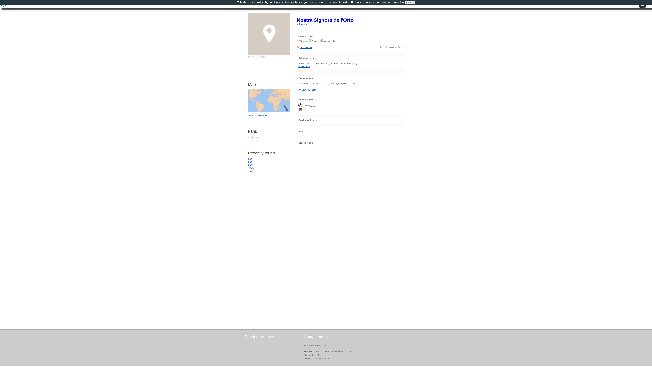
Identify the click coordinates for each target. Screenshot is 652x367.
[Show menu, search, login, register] (642, 7)
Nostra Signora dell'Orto (325, 20)
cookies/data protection (390, 2)
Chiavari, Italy (305, 24)
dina (250, 159)
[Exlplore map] (269, 111)
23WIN (251, 168)
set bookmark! (306, 47)
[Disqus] (350, 189)
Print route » (304, 66)
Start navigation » (310, 90)
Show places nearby (257, 115)
